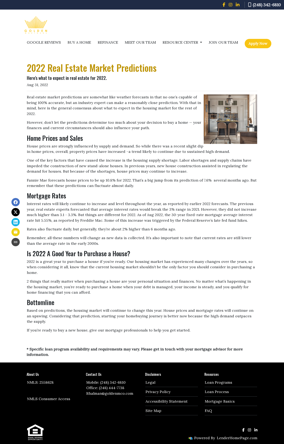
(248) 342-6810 (267, 4)
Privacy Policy (158, 391)
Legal (150, 382)
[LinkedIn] (238, 5)
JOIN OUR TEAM (223, 42)
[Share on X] (15, 212)
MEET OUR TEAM (140, 42)
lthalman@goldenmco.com (109, 393)
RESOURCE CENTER (181, 42)
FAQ (208, 410)
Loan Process (217, 391)
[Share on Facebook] (15, 202)
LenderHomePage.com (237, 437)
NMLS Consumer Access (48, 398)
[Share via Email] (15, 232)
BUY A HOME (79, 42)
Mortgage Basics (220, 401)
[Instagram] (230, 5)
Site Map (153, 410)
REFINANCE (108, 42)
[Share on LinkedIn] (15, 222)
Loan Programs (218, 382)
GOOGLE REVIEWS (44, 42)
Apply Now (258, 43)
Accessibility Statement (167, 401)
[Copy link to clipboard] (15, 242)
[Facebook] (224, 5)
